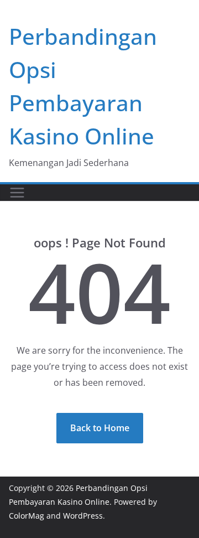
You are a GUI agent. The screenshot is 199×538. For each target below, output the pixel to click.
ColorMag (26, 515)
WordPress (83, 515)
